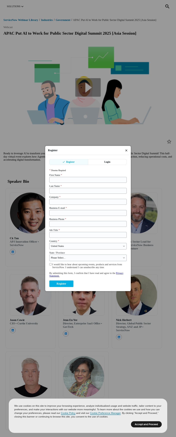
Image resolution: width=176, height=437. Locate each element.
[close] (126, 150)
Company (54, 197)
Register (70, 162)
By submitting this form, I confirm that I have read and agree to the (86, 274)
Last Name (55, 186)
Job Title (54, 230)
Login (107, 162)
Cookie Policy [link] (68, 413)
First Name (55, 175)
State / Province (57, 253)
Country (54, 241)
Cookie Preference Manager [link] (105, 413)
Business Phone (57, 219)
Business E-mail (58, 208)
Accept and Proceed (146, 424)
